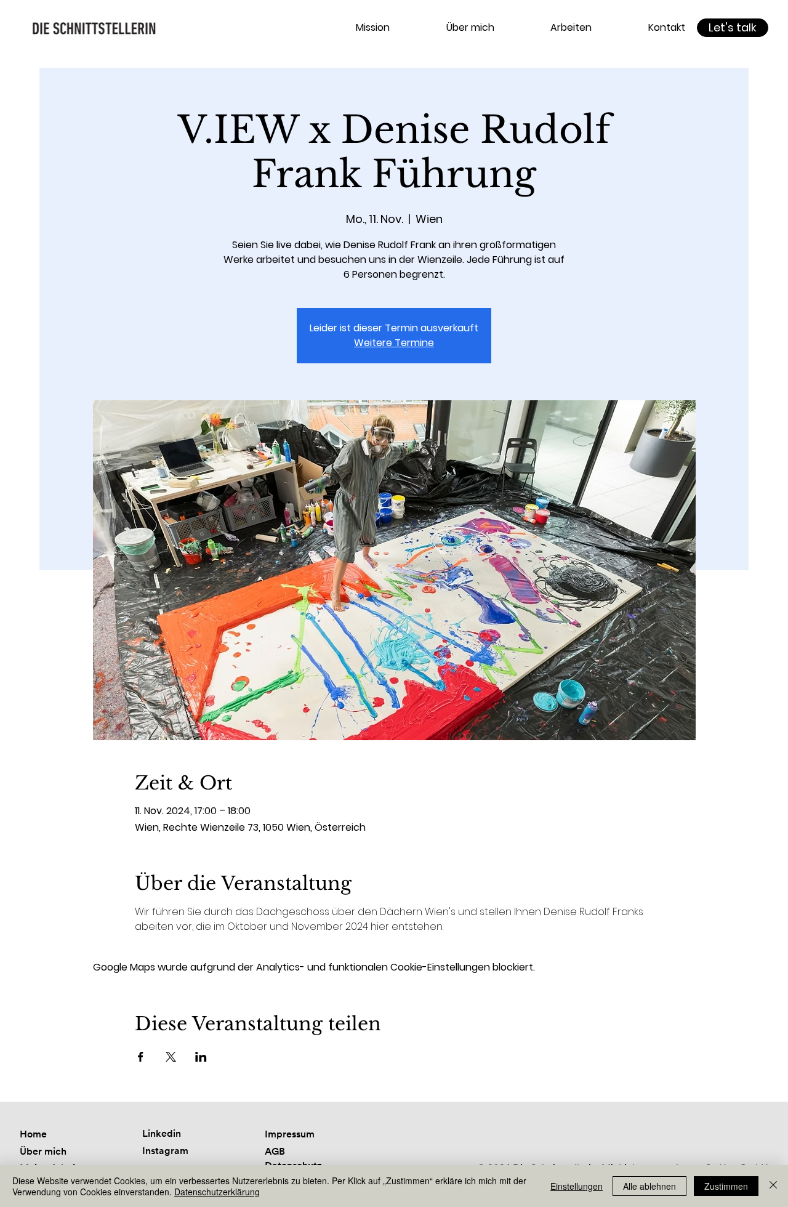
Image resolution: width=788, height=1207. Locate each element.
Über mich (43, 1151)
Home (33, 1134)
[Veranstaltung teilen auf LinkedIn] (201, 1057)
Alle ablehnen (649, 1186)
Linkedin (161, 1133)
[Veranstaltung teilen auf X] (171, 1057)
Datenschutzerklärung (217, 1191)
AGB (275, 1151)
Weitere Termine (394, 343)
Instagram (165, 1151)
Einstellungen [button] (576, 1186)
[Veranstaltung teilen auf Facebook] (141, 1057)
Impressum (290, 1134)
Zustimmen (726, 1186)
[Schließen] (773, 1186)
